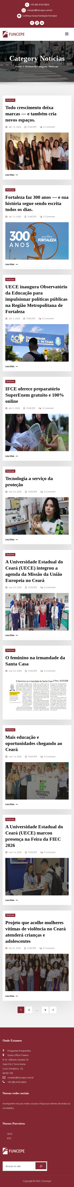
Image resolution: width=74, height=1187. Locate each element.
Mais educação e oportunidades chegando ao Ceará (33, 743)
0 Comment (49, 126)
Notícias (10, 100)
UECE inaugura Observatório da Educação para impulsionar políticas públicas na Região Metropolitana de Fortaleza (36, 299)
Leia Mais (9, 174)
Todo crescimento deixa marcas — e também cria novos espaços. (30, 114)
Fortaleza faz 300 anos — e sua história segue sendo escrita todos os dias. (36, 203)
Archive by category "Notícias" (42, 66)
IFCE (9, 1138)
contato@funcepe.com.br (39, 10)
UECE (9, 1133)
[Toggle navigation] (66, 34)
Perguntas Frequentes (19, 1050)
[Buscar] (40, 1165)
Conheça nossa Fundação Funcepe (40, 15)
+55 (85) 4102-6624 (39, 4)
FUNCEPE (32, 126)
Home (18, 66)
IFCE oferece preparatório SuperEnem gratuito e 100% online (34, 395)
